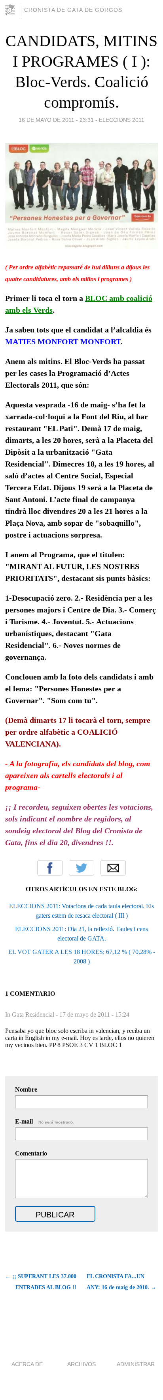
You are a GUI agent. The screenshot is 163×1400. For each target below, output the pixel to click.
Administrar (136, 1364)
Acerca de (27, 1364)
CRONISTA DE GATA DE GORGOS (73, 10)
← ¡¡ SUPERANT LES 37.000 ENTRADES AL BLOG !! (40, 1281)
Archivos (81, 1364)
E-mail (44, 1121)
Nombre (26, 1089)
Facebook (50, 868)
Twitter (81, 868)
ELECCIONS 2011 (121, 120)
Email (113, 868)
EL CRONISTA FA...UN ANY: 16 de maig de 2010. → (121, 1281)
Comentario (31, 1153)
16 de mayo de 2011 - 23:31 (56, 120)
